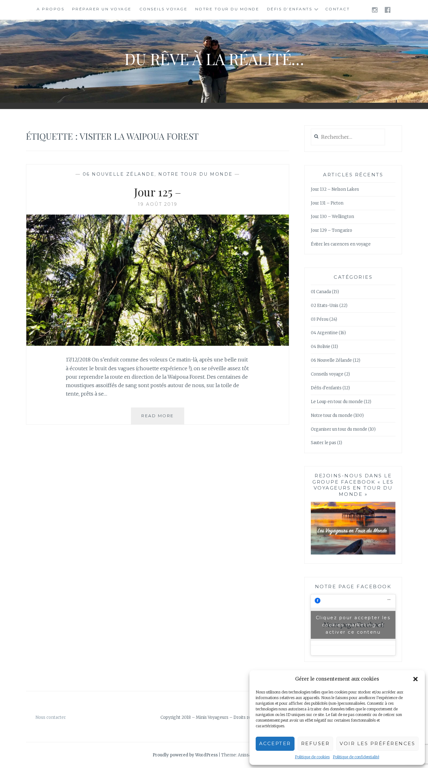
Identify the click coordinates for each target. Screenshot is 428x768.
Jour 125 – (157, 191)
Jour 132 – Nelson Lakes (335, 189)
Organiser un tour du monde (339, 429)
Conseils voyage (163, 9)
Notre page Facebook (353, 586)
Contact (337, 9)
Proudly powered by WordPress (185, 755)
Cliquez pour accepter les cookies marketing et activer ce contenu (353, 625)
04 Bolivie (320, 346)
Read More (162, 418)
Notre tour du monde (227, 9)
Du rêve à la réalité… (214, 58)
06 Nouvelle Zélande (119, 174)
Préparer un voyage (102, 9)
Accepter (275, 743)
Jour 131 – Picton (327, 203)
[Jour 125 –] (157, 344)
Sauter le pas (323, 442)
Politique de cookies (312, 757)
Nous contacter (50, 717)
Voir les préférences (377, 743)
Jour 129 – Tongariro (331, 230)
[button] (415, 679)
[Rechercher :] (348, 137)
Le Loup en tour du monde (337, 401)
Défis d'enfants (326, 388)
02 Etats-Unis (324, 305)
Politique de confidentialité (356, 757)
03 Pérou (319, 319)
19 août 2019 (158, 204)
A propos (50, 9)
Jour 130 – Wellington (332, 216)
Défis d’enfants (289, 9)
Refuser (315, 743)
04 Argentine (324, 332)
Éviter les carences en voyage (341, 244)
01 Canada (321, 291)
